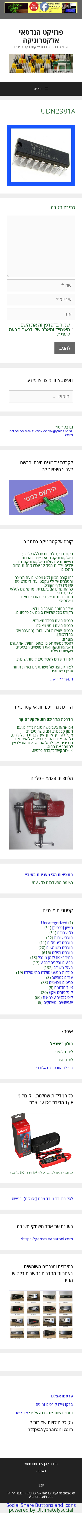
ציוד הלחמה (63, 987)
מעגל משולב (63, 967)
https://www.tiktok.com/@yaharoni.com (41, 432)
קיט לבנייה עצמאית (58, 997)
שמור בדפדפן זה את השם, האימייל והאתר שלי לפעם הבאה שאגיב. (39, 329)
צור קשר (21, 1412)
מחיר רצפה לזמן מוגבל (55, 957)
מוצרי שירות (63, 937)
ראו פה (41, 1471)
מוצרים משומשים (59, 947)
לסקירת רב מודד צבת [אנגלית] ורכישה (42, 1198)
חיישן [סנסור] (62, 927)
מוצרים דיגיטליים (60, 942)
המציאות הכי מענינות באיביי (48, 874)
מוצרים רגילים (62, 952)
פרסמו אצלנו (62, 1396)
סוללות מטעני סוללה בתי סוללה (48, 972)
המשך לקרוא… (61, 679)
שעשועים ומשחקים (58, 1002)
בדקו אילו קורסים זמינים (54, 1404)
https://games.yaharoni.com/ (47, 1238)
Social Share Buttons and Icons (41, 1505)
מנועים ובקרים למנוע (56, 962)
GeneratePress (41, 1496)
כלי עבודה (65, 932)
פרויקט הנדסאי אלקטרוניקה (41, 36)
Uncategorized (54, 922)
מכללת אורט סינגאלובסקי (53, 1067)
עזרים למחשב (62, 977)
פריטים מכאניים (61, 982)
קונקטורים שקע (61, 992)
